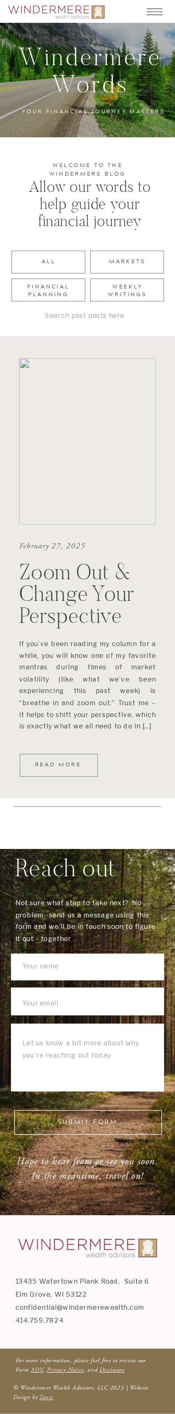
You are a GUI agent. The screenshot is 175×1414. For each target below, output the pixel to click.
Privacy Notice (65, 1370)
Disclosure (112, 1370)
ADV (37, 1370)
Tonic (46, 1397)
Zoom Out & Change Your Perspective (76, 593)
